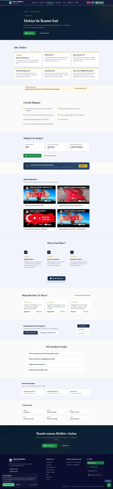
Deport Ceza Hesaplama (73, 464)
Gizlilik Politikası (65, 486)
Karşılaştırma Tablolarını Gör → (48, 332)
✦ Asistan (108, 481)
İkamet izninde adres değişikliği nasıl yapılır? (42, 359)
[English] (90, 3)
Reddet (18, 484)
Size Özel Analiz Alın (30, 332)
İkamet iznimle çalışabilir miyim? (38, 370)
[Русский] (93, 3)
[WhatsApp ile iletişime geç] (109, 485)
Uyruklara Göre (13, 469)
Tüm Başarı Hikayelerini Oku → (82, 295)
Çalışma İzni (42, 2)
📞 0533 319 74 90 (44, 33)
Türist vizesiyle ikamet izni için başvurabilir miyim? (44, 353)
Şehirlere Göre (13, 471)
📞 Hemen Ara (64, 445)
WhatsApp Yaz (50, 445)
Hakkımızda (70, 2)
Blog (64, 2)
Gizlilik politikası (33, 484)
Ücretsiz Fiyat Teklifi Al (33, 155)
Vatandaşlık (58, 2)
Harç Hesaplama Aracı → (51, 155)
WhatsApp (100, 2)
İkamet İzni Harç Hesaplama (74, 462)
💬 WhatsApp (92, 463)
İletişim (76, 2)
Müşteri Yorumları (50, 472)
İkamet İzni (50, 2)
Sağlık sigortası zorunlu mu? (37, 364)
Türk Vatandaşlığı (50, 467)
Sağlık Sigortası (50, 469)
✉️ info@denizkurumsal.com (94, 475)
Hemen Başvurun (57, 278)
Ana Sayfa (34, 2)
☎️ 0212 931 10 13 (92, 471)
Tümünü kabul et (8, 484)
